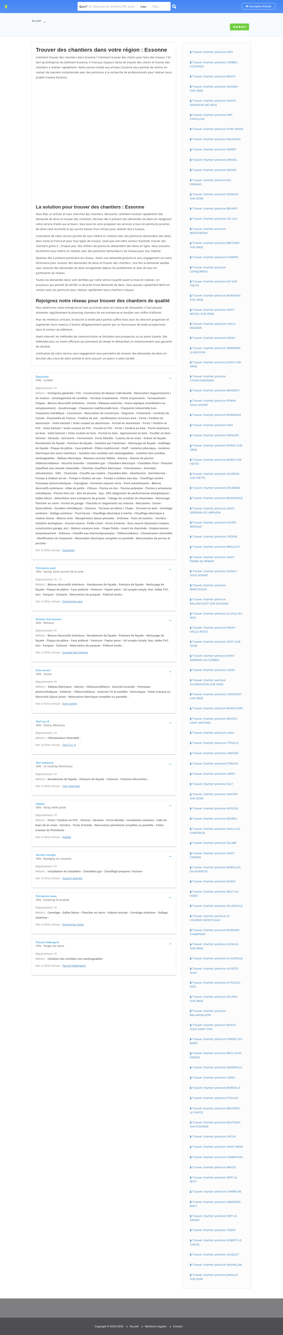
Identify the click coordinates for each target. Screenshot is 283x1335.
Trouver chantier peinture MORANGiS (216, 415)
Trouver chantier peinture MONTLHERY (217, 708)
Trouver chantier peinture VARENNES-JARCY (215, 1204)
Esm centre (70, 703)
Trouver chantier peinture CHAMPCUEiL (217, 1157)
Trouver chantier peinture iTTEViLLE (215, 743)
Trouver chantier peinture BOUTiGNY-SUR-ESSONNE (215, 1124)
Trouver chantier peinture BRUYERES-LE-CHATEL (215, 1110)
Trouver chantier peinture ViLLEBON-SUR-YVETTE (215, 476)
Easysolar (69, 550)
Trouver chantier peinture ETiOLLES (215, 1098)
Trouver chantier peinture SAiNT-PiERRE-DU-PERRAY (212, 559)
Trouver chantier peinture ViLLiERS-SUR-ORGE (214, 999)
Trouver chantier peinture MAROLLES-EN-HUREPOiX (215, 869)
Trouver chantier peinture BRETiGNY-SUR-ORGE (215, 245)
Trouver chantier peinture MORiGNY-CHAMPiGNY (215, 932)
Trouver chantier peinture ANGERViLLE (217, 1067)
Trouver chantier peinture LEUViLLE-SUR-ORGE (214, 946)
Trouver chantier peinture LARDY (213, 774)
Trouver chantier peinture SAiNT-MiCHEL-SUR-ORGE (212, 312)
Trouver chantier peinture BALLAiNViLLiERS (208, 1013)
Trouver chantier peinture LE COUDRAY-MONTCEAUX (209, 918)
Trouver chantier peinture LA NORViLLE (217, 958)
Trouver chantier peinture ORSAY (213, 338)
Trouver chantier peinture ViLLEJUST (215, 1254)
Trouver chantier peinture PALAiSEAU (216, 139)
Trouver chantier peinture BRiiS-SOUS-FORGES (216, 1055)
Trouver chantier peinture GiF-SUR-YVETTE (214, 283)
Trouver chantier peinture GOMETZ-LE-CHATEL (216, 1242)
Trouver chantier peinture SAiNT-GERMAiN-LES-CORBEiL (212, 658)
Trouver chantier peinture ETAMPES (215, 257)
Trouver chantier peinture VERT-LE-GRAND (214, 1218)
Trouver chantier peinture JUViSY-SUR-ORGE (216, 364)
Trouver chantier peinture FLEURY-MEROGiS (213, 524)
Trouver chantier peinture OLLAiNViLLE (217, 906)
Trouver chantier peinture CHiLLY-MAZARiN (213, 326)
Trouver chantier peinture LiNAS (213, 733)
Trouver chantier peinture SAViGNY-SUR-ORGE (214, 88)
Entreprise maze (73, 924)
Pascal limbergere (74, 965)
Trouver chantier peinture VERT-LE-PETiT (214, 1179)
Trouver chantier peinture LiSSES (213, 670)
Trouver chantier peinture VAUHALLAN (217, 1264)
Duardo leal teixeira (75, 652)
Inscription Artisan (259, 6)
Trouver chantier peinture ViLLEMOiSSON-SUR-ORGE (208, 682)
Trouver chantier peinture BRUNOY (215, 208)
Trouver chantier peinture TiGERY (214, 1230)
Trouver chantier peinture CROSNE (214, 536)
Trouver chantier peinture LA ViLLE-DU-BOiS (216, 615)
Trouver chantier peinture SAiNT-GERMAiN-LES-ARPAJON (212, 510)
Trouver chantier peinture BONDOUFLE (217, 498)
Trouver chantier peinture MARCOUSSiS (208, 587)
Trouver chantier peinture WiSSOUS (215, 808)
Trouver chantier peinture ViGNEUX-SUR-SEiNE (214, 196)
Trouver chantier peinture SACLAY (214, 1136)
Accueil (36, 21)
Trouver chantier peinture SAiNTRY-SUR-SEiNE (214, 796)
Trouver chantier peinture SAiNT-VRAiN (217, 1146)
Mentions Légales (156, 1326)
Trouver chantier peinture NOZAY (214, 881)
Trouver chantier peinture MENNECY (216, 390)
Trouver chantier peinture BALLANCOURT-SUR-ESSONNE (209, 601)
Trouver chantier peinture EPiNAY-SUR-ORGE (216, 447)
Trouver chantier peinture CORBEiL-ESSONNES (214, 64)
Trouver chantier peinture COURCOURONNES (208, 378)
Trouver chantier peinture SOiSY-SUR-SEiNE (215, 643)
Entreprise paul (73, 601)
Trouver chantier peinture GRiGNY (214, 170)
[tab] (104, 378)
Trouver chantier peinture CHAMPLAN (216, 1191)
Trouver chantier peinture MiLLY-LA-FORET (214, 893)
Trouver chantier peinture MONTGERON (208, 231)
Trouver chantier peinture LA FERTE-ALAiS (214, 970)
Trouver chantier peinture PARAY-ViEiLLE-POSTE (213, 629)
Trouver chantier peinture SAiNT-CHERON (212, 855)
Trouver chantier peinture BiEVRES (214, 818)
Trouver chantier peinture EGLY (212, 784)
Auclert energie (72, 878)
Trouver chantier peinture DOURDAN (216, 488)
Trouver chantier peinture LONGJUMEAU (208, 269)
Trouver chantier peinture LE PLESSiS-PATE (215, 984)
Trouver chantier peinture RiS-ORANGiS (211, 182)
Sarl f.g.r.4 (69, 745)
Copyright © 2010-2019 (109, 1326)
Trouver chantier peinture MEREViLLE (216, 1088)
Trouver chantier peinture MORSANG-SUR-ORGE (215, 297)
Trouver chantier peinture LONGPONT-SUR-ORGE (216, 696)
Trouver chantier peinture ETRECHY (215, 763)
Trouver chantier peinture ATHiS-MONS (217, 129)
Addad (67, 837)
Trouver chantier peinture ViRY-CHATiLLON (211, 117)
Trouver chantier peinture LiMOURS (215, 753)
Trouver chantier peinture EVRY (212, 52)
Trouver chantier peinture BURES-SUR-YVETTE (216, 462)
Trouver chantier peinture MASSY (213, 76)
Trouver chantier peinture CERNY (213, 1077)
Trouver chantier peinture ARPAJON (215, 435)
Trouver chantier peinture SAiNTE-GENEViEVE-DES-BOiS (213, 102)
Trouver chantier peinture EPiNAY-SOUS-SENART (213, 402)
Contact (178, 1326)
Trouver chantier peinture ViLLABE (214, 843)
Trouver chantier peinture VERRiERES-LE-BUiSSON (215, 350)
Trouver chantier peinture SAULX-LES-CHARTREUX (215, 831)
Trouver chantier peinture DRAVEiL (214, 160)
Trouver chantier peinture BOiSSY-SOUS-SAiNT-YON (213, 1027)
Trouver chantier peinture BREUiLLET (216, 547)
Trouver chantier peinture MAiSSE (214, 1167)
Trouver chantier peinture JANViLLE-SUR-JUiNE (214, 1277)
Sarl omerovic (71, 786)
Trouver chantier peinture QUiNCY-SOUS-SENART (214, 573)
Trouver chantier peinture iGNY (212, 425)
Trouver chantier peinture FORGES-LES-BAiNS (216, 1041)
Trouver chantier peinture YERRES (214, 149)
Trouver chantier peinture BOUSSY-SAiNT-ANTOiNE (214, 720)
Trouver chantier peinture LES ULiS (214, 218)
